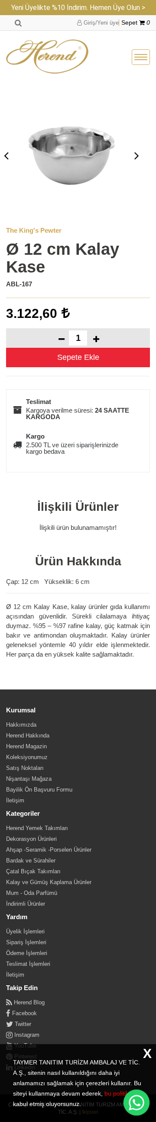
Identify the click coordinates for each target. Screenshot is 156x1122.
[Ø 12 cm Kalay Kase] (71, 155)
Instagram (26, 1035)
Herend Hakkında (27, 735)
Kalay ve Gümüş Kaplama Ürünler (48, 882)
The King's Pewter (34, 230)
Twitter (22, 1024)
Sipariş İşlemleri (26, 942)
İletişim (15, 800)
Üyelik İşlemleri (25, 931)
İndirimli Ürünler (25, 904)
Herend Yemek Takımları (37, 828)
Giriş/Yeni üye (100, 22)
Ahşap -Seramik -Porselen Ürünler (48, 849)
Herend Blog (28, 1002)
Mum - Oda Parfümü (31, 893)
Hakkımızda (21, 724)
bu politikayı (120, 1093)
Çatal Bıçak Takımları (33, 871)
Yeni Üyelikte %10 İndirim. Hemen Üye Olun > (78, 7)
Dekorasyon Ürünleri (31, 839)
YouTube (24, 1045)
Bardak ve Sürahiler (30, 860)
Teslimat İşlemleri (28, 964)
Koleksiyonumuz (27, 757)
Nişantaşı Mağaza (29, 779)
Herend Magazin (26, 746)
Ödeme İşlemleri (26, 953)
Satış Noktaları (25, 768)
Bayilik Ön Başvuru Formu (39, 789)
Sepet (135, 22)
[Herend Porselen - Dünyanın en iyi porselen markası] (47, 57)
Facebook (23, 1013)
